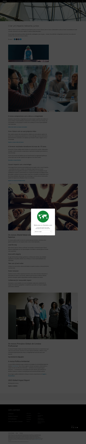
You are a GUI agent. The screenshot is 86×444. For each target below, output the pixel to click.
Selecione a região (38, 231)
